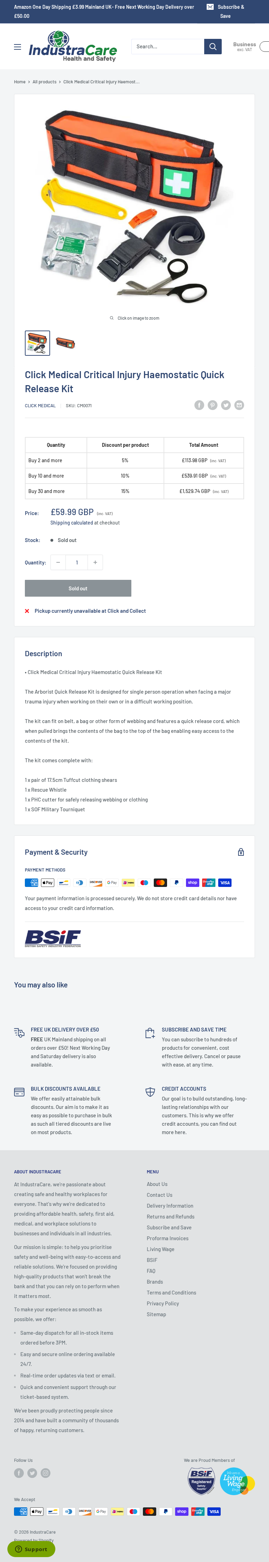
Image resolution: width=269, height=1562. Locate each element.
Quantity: (35, 562)
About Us (157, 1184)
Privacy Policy (163, 1303)
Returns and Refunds (170, 1216)
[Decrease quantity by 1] (58, 562)
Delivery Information (170, 1205)
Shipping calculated (71, 523)
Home (20, 81)
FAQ (151, 1271)
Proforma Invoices (167, 1238)
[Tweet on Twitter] (226, 405)
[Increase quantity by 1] (95, 562)
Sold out (78, 588)
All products (44, 81)
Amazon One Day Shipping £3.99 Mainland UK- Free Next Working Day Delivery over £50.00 (104, 11)
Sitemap (156, 1314)
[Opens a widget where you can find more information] (31, 1549)
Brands (155, 1281)
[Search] (213, 46)
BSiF (152, 1260)
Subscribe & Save (231, 11)
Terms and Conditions (171, 1292)
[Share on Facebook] (199, 405)
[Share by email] (239, 405)
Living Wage (160, 1249)
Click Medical (40, 405)
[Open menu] (17, 47)
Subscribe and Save (169, 1227)
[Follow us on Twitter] (32, 1473)
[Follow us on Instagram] (45, 1473)
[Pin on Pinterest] (213, 405)
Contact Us (159, 1195)
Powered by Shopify (34, 1540)
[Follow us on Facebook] (19, 1473)
